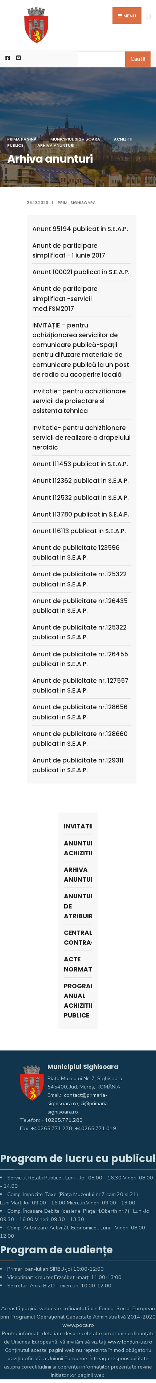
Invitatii (78, 826)
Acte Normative (78, 964)
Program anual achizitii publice (78, 1001)
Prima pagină (22, 139)
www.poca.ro (78, 1325)
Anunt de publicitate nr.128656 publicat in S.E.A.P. (80, 712)
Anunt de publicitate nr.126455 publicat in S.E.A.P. (80, 659)
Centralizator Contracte (78, 937)
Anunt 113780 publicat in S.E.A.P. (80, 514)
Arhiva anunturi (55, 145)
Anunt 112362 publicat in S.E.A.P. (80, 480)
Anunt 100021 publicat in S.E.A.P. (81, 272)
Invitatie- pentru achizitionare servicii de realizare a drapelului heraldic (81, 437)
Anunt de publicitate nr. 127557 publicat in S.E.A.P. (80, 685)
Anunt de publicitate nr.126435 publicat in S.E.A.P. (80, 606)
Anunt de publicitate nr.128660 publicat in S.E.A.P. (80, 739)
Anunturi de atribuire (78, 906)
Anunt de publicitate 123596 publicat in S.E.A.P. (76, 552)
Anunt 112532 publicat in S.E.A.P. (80, 497)
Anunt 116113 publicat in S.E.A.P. (79, 531)
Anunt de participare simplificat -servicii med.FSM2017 (65, 298)
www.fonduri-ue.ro (130, 1341)
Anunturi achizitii (78, 848)
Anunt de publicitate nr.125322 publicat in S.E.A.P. (79, 579)
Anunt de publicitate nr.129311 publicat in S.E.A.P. (78, 765)
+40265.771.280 (62, 1120)
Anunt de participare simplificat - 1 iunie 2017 (68, 250)
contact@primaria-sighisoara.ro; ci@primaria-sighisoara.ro (79, 1103)
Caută (138, 59)
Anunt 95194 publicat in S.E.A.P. (80, 229)
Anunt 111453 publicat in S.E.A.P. (80, 464)
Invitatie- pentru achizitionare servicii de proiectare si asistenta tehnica (79, 401)
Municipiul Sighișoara (75, 139)
